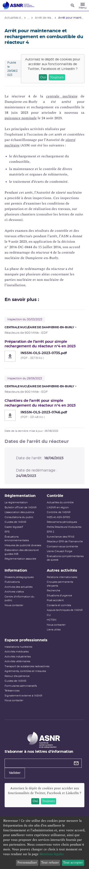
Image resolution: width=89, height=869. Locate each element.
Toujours (57, 77)
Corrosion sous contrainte (62, 546)
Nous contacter (14, 605)
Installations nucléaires (18, 647)
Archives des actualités (18, 587)
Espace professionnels (26, 640)
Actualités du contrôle (60, 502)
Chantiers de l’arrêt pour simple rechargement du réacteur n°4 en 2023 (40, 403)
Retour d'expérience (17, 676)
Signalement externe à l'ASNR (23, 695)
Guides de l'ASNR (15, 522)
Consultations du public (19, 517)
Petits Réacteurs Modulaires (64, 527)
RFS (7, 532)
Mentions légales (51, 854)
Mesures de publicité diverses (23, 545)
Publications (12, 582)
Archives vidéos (14, 591)
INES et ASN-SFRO (58, 517)
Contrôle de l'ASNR (59, 512)
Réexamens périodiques (62, 522)
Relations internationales (62, 577)
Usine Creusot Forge (59, 551)
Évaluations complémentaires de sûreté (65, 558)
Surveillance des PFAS (60, 537)
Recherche (53, 590)
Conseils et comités (59, 605)
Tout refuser (50, 862)
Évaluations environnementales (17, 539)
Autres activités (62, 570)
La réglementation (16, 502)
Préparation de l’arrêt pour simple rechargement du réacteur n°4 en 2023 (40, 344)
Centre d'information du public (19, 598)
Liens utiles (53, 629)
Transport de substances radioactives (27, 666)
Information (16, 570)
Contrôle (55, 496)
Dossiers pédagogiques (19, 577)
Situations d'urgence (59, 595)
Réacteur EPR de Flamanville (65, 541)
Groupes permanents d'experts (60, 584)
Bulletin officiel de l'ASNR (21, 507)
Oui (43, 77)
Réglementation (20, 496)
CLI (49, 615)
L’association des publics (19, 512)
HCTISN (51, 620)
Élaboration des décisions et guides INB (22, 552)
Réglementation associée (20, 559)
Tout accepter (73, 862)
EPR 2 (50, 532)
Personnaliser (27, 862)
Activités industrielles (18, 656)
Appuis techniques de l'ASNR (65, 610)
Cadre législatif (14, 527)
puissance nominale (21, 118)
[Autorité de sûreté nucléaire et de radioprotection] (18, 5)
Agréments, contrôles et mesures (25, 671)
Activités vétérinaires (17, 661)
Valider (15, 773)
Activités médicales (17, 651)
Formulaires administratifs (21, 686)
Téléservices (12, 690)
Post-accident (55, 600)
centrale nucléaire (61, 96)
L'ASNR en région (58, 507)
